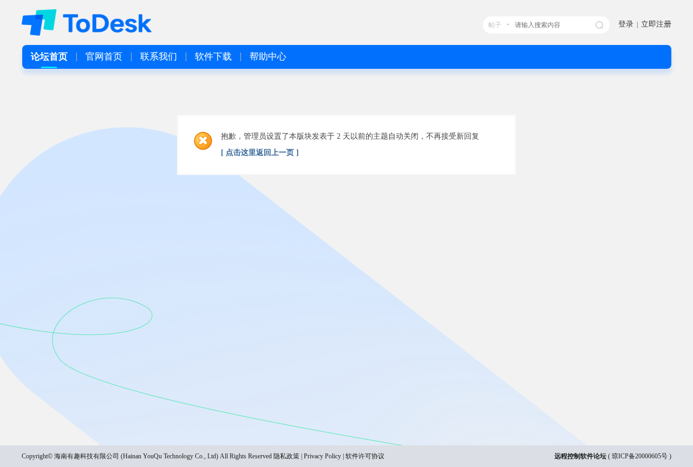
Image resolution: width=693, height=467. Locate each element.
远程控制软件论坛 (580, 456)
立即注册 (656, 24)
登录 (625, 24)
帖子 (494, 25)
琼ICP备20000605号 (640, 456)
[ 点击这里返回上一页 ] (260, 152)
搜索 (599, 25)
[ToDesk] (87, 33)
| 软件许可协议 (362, 456)
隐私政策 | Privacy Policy (307, 456)
